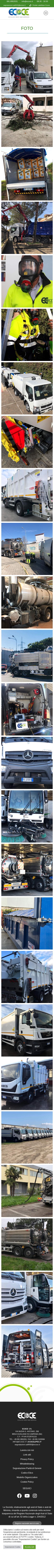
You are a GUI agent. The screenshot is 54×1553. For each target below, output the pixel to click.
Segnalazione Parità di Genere (27, 1468)
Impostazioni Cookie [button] (12, 1547)
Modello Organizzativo (27, 1477)
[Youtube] (27, 1495)
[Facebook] (19, 1495)
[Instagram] (35, 1495)
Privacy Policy (27, 1459)
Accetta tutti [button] (29, 1547)
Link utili (27, 1455)
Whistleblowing (27, 1464)
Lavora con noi (27, 1450)
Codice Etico (27, 1473)
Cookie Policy (27, 1482)
